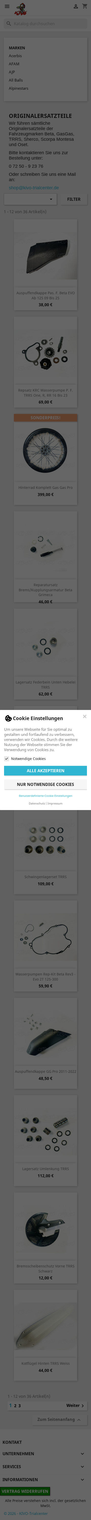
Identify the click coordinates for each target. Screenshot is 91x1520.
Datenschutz (37, 803)
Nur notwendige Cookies (45, 784)
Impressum (55, 803)
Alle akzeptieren (45, 770)
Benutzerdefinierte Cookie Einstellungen (45, 796)
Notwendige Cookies (28, 758)
